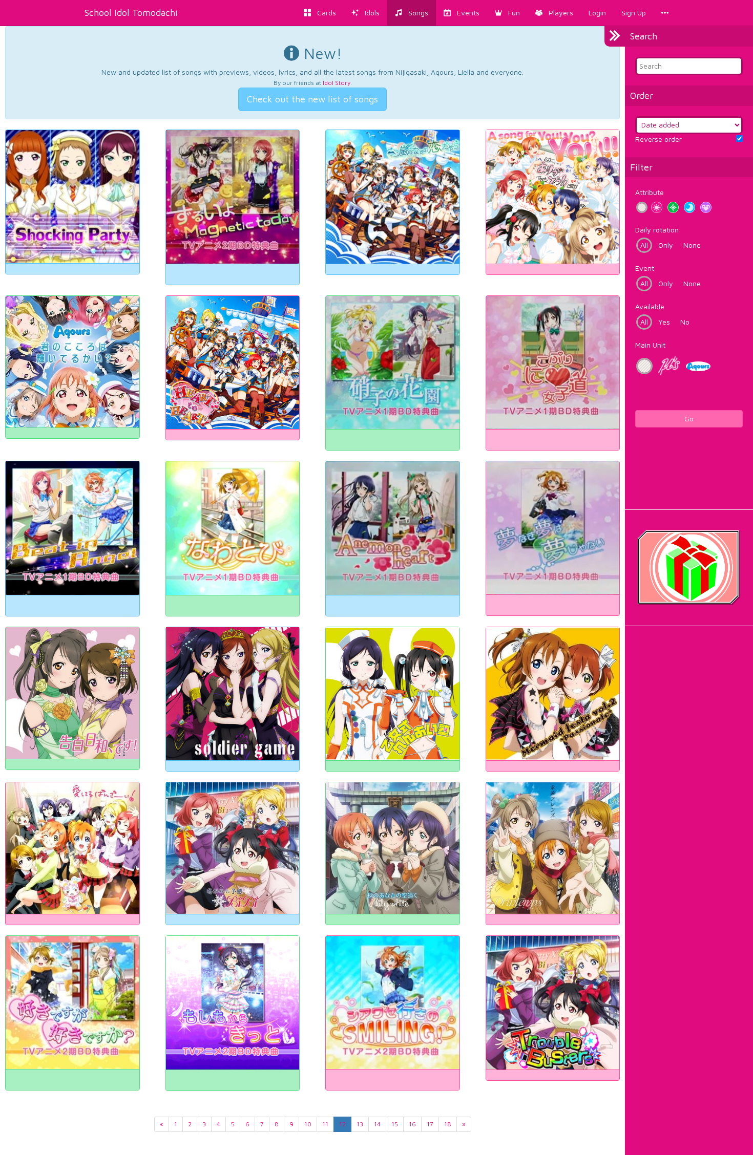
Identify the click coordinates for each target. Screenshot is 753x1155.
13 (360, 1124)
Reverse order (658, 139)
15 (394, 1124)
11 (325, 1124)
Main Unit (650, 344)
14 (377, 1124)
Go (689, 418)
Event (644, 268)
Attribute (649, 192)
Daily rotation (657, 229)
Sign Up (633, 12)
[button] (507, 13)
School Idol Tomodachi (131, 12)
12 (342, 1124)
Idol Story (336, 82)
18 (447, 1124)
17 (430, 1124)
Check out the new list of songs (312, 99)
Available (649, 306)
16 (412, 1124)
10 (307, 1124)
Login (597, 12)
